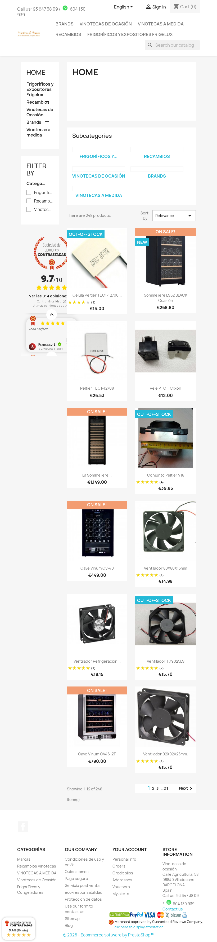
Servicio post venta (82, 885)
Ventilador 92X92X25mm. (165, 753)
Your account (129, 849)
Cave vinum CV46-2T (97, 753)
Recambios (68, 34)
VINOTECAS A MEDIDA (36, 872)
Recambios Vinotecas (36, 866)
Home (36, 72)
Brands (65, 24)
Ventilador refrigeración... (97, 661)
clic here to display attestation (139, 927)
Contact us (172, 909)
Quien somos (77, 871)
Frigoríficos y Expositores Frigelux (130, 34)
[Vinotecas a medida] (98, 188)
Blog (69, 925)
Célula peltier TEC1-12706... (97, 295)
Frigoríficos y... (98, 156)
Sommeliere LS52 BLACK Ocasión (165, 298)
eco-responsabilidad (83, 892)
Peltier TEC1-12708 (97, 388)
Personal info (124, 859)
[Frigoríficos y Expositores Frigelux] (98, 149)
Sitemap (72, 918)
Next (186, 788)
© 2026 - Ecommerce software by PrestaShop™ (108, 935)
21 (166, 788)
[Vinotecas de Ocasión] (98, 169)
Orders (118, 866)
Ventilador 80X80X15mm (165, 568)
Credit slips (122, 872)
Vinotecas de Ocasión (106, 24)
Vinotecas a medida (161, 24)
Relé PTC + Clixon (165, 388)
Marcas (23, 859)
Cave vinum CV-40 (97, 568)
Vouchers (121, 886)
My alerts (120, 893)
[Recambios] (156, 149)
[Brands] (156, 169)
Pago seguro (76, 878)
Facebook (23, 826)
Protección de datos (83, 899)
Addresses (122, 879)
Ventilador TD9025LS (165, 661)
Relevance (174, 216)
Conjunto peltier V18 (165, 475)
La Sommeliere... (97, 475)
